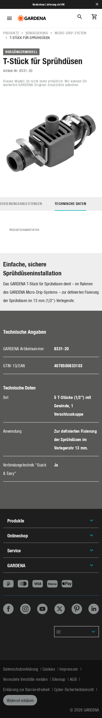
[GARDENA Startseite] (32, 18)
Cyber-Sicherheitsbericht (74, 689)
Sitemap (59, 679)
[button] (76, 631)
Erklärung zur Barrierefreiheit (27, 689)
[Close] (97, 4)
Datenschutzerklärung (21, 669)
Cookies (49, 669)
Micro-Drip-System (71, 32)
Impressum (69, 669)
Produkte (11, 32)
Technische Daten (70, 203)
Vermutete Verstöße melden (26, 679)
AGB (74, 679)
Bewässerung (37, 32)
